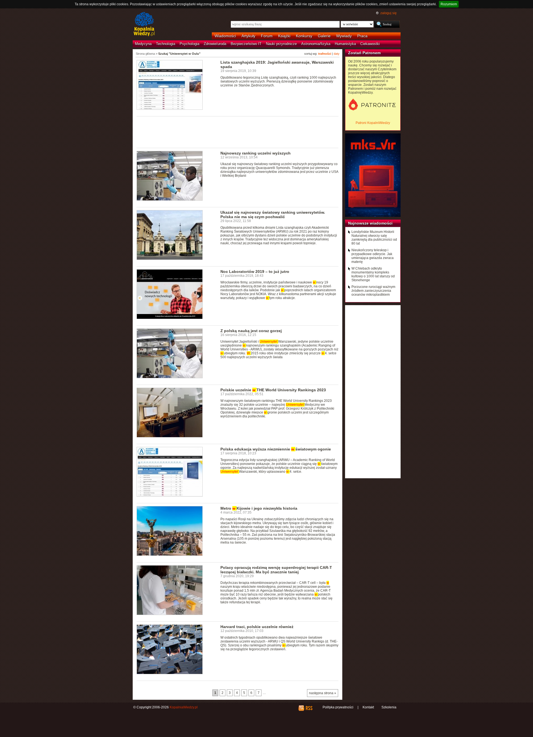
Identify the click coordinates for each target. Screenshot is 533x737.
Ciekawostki (370, 44)
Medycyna (143, 44)
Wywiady (344, 36)
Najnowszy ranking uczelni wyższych (255, 153)
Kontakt (368, 707)
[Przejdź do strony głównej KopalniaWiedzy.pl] (144, 24)
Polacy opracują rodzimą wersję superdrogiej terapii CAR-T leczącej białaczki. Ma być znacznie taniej (276, 569)
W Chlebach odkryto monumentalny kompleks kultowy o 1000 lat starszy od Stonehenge (373, 274)
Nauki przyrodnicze (281, 44)
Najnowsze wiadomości (370, 223)
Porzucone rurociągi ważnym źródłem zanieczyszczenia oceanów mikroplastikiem (373, 291)
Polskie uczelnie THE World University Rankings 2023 (273, 390)
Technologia (165, 44)
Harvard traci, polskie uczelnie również (256, 626)
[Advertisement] (238, 131)
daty (337, 53)
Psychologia (189, 44)
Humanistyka (345, 44)
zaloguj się (388, 13)
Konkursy (304, 36)
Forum (267, 36)
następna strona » (322, 693)
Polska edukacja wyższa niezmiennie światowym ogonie (275, 449)
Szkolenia (388, 707)
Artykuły (248, 36)
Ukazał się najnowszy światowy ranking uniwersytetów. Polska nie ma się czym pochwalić (272, 214)
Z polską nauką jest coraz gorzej (251, 330)
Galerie (324, 36)
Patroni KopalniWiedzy (373, 123)
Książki (284, 36)
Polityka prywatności (338, 707)
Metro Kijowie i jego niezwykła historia (258, 508)
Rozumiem (449, 4)
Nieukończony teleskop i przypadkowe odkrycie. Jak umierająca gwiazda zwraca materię (372, 256)
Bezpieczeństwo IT (246, 44)
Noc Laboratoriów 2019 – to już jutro (254, 271)
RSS (308, 708)
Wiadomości (225, 36)
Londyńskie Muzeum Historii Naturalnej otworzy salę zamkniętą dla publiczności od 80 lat (374, 237)
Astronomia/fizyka (315, 44)
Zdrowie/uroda (215, 44)
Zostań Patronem (364, 53)
